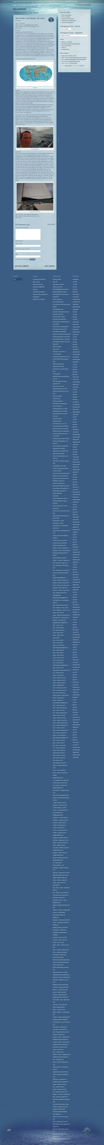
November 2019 (76, 464)
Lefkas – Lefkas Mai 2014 (58, 685)
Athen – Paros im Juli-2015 (59, 710)
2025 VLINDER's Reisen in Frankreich (61, 339)
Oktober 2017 (76, 527)
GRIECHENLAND (57, 595)
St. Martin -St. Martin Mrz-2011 (59, 825)
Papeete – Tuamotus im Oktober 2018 (61, 560)
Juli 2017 (75, 534)
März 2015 (75, 602)
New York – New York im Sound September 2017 (60, 1135)
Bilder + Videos (30, 1)
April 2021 (75, 424)
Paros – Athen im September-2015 (60, 725)
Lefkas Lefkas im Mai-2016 (59, 752)
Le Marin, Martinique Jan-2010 (59, 802)
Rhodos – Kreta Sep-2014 (58, 697)
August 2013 (75, 644)
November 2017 (76, 524)
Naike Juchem (64, 55)
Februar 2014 (76, 629)
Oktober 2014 (76, 612)
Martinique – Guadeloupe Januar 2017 (61, 872)
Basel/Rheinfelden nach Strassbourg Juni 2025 (61, 377)
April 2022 (75, 397)
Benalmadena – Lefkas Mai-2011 (60, 1027)
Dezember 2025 (76, 299)
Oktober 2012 (76, 669)
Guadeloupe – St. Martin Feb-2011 (60, 817)
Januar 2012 (75, 684)
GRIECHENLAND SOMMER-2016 (60, 737)
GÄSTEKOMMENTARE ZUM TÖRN (60, 289)
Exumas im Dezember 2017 (59, 483)
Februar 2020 (76, 457)
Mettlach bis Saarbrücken (58, 364)
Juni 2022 (75, 392)
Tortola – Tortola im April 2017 (59, 882)
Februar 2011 (76, 712)
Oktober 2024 (76, 329)
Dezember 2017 (76, 522)
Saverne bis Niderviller (58, 401)
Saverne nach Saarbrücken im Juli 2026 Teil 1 (60, 442)
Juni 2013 (75, 649)
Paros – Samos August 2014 (59, 692)
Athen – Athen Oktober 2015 (59, 705)
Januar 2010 (75, 744)
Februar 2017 (76, 547)
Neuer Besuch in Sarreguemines (68, 20)
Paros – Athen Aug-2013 (58, 660)
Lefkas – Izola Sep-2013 (58, 1049)
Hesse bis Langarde (57, 396)
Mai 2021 (75, 422)
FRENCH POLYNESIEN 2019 (59, 577)
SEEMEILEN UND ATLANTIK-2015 (60, 1072)
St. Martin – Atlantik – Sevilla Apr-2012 (61, 1042)
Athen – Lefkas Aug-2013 (58, 650)
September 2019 (76, 469)
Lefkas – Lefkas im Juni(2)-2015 (60, 720)
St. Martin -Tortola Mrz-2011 (59, 827)
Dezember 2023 (76, 352)
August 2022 (75, 387)
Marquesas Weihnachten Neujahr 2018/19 (60, 554)
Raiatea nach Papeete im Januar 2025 (61, 336)
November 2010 (76, 719)
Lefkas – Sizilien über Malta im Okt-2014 (60, 1063)
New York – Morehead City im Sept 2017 (60, 1130)
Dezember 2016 (76, 552)
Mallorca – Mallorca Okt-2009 (59, 992)
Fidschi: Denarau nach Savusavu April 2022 (61, 512)
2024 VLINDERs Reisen (58, 301)
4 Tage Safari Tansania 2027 (19, 1)
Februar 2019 (76, 487)
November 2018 (76, 494)
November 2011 (76, 689)
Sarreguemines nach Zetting (67, 18)
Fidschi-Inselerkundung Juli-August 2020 (60, 968)
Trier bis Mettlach (56, 374)
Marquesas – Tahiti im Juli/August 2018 (61, 550)
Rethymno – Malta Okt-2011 (59, 1034)
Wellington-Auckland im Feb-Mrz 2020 (61, 977)
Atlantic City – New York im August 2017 (60, 1118)
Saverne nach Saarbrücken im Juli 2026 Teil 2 (60, 457)
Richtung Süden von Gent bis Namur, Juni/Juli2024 (61, 323)
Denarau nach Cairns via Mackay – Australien (60, 537)
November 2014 (76, 609)
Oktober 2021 (76, 409)
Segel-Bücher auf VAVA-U (58, 284)
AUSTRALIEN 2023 (57, 470)
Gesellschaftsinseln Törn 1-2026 (60, 408)
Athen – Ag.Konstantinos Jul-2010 (60, 605)
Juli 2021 (75, 417)
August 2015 (75, 589)
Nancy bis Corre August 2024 (59, 319)
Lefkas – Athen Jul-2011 (58, 632)
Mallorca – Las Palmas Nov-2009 (60, 989)
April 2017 (75, 542)
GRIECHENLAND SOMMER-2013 (60, 647)
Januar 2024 (75, 349)
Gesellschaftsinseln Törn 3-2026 (60, 413)
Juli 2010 (75, 729)
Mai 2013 (75, 652)
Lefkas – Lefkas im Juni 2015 (59, 717)
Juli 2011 (75, 699)
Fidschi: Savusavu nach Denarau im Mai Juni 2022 (61, 517)
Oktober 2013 (76, 639)
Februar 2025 (76, 322)
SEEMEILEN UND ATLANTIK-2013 (60, 1044)
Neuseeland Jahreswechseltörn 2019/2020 (60, 934)
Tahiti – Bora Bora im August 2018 (60, 562)
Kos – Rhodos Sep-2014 (58, 672)
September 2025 (76, 307)
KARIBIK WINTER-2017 (58, 860)
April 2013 (75, 654)
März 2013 (75, 657)
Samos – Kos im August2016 (59, 770)
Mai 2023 (75, 369)
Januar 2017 (75, 549)
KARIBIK (55, 775)
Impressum (61, 1)
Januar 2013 (75, 662)
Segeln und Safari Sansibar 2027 (20, 5)
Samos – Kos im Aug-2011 (59, 645)
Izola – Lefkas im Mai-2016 (59, 1086)
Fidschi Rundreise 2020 (58, 964)
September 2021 (76, 412)
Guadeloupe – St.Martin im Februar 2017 (60, 869)
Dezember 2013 (76, 634)
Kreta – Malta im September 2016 (60, 1091)
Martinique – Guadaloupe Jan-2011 (61, 820)
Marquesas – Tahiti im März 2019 (60, 587)
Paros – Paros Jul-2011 (58, 642)
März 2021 (75, 427)
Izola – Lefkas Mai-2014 (58, 1059)
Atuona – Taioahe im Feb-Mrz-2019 (60, 580)
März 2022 (75, 399)
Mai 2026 (75, 286)
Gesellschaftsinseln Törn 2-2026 (60, 411)
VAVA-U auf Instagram (66, 45)
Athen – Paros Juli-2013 (58, 652)
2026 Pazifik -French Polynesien (60, 403)
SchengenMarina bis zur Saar (59, 465)
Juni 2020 (75, 449)
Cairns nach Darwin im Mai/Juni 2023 (61, 473)
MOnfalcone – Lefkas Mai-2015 (60, 1079)
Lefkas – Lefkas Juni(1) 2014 (59, 677)
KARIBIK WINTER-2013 (58, 850)
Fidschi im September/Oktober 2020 (61, 962)
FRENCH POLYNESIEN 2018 (59, 545)
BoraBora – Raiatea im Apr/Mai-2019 (61, 582)
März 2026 (75, 291)
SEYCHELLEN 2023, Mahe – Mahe (60, 1104)
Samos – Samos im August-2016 (60, 772)
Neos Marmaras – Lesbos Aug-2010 (61, 617)
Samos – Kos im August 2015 (59, 735)
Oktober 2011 (76, 692)
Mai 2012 (75, 674)
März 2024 (75, 347)
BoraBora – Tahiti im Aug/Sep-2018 (60, 548)
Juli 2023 (75, 364)
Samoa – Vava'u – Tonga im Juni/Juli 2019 (61, 946)
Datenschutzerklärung (40, 1)
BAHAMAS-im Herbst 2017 (59, 480)
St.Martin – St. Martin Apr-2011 (59, 832)
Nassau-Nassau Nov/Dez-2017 (60, 490)
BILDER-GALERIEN (57, 493)
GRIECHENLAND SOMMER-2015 (60, 702)
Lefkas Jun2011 (56, 637)
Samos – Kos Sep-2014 (58, 700)
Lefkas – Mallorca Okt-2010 (59, 1007)
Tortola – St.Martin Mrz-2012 (59, 845)
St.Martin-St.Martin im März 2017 (60, 877)
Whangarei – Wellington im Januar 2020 (60, 981)
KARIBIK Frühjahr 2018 (58, 777)
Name (18, 243)
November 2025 (76, 301)
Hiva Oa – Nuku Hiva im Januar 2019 (61, 585)
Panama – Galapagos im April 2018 (61, 922)
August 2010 (75, 727)
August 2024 (75, 334)
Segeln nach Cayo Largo (74, 61)
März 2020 (75, 454)
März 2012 (75, 679)
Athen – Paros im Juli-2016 (59, 742)
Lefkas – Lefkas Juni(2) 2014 (59, 680)
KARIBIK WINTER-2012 (58, 835)
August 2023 (75, 362)
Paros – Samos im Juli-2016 (59, 755)
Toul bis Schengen (57, 354)
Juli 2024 (75, 337)
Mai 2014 (75, 624)
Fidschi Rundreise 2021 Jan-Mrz (60, 505)
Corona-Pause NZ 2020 (58, 957)
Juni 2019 (75, 477)
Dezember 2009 (76, 747)
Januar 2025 (75, 324)
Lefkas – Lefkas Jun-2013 (58, 657)
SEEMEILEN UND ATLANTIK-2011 (60, 1019)
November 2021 (76, 407)
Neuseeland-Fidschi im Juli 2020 (60, 972)
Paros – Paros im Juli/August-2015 (60, 730)
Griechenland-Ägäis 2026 (52, 1)
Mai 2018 (75, 509)
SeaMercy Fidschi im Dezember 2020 (61, 974)
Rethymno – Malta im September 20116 (60, 766)
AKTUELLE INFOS (57, 279)
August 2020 (75, 444)
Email (22, 249)
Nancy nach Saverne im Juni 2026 (60, 428)
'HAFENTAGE (56, 296)
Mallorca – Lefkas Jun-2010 (59, 1009)
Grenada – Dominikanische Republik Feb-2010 (61, 799)
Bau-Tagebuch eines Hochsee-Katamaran (70, 43)
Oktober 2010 (76, 722)
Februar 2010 (76, 742)
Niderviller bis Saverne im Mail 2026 (61, 431)
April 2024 (75, 344)
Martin (62, 57)
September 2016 (76, 559)
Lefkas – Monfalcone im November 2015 (60, 1075)
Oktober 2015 (76, 584)
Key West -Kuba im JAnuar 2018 (60, 782)
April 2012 (75, 677)
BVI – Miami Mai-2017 (58, 862)
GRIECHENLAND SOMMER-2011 (60, 622)
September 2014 (76, 614)
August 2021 (75, 414)
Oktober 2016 (76, 557)
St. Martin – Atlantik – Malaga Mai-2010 (61, 1017)
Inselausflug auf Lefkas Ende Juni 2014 (61, 670)
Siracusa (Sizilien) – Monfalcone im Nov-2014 (60, 1068)
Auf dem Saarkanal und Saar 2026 (60, 446)
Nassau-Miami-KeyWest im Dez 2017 (61, 485)
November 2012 (76, 667)
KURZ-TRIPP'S (56, 885)
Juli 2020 (75, 447)
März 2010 (75, 739)
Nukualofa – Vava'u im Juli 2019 (60, 937)
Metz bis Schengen (57, 346)
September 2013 (76, 642)
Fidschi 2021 (55, 495)
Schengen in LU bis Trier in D (59, 351)
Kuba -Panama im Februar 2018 (60, 785)
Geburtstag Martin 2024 (58, 309)
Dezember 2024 (76, 327)
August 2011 (75, 697)
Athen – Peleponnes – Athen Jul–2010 (61, 610)
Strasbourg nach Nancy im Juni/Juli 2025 (60, 392)
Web (16, 254)
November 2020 (76, 437)
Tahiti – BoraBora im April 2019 (60, 592)
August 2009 (75, 757)
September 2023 (76, 359)
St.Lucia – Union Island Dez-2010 (60, 810)
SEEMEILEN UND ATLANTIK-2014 (60, 1057)
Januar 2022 (75, 402)
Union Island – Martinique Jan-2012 (61, 847)
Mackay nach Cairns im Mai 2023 (60, 475)
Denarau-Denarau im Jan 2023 (60, 540)
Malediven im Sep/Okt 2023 (59, 912)
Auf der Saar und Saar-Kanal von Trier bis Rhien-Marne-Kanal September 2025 (61, 359)
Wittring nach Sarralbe (66, 15)
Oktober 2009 (76, 752)
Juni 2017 (75, 537)
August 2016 (75, 562)
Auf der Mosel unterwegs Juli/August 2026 (61, 462)
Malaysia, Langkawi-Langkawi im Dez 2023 (61, 906)
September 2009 (76, 754)
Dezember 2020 (76, 434)
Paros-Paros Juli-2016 (58, 760)
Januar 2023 (75, 379)
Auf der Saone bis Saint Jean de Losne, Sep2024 (61, 305)
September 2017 (76, 529)
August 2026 (75, 279)
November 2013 (76, 637)
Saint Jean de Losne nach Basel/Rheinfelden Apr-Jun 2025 (60, 387)
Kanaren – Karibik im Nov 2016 (60, 1089)
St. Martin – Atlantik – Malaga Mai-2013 (61, 1054)
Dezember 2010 (76, 717)
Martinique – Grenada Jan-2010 (60, 805)
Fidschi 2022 (55, 508)
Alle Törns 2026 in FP (57, 406)
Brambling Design (68, 65)
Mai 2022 (75, 394)
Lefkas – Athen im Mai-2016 (59, 750)
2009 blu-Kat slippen (57, 299)
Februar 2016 (76, 574)
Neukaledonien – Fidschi (58, 520)
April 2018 (75, 512)
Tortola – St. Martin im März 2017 (60, 880)
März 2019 (75, 484)
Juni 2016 (75, 567)
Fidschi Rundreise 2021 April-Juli (60, 498)
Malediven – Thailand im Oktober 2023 (61, 910)
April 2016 (75, 572)
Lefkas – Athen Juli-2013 (58, 655)
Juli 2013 (75, 647)
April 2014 (75, 627)
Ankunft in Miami (73, 63)
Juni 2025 (75, 314)
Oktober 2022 (76, 384)
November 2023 (76, 354)
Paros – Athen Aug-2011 (58, 640)
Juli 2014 (75, 619)
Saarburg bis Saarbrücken (58, 453)
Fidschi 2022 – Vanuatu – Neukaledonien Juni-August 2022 (60, 524)
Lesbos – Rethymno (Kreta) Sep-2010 (61, 615)
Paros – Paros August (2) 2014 (59, 690)
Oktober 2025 (76, 304)
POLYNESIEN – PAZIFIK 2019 (59, 930)
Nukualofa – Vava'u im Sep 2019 (60, 940)
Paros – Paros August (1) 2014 (59, 687)
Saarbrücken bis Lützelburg (59, 448)
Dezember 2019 (76, 462)
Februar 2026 (76, 294)
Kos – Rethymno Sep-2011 (59, 630)
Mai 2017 (75, 539)
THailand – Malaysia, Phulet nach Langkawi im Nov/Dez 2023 (60, 1108)
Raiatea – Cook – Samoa (58, 942)
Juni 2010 (75, 732)
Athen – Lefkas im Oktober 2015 (60, 707)
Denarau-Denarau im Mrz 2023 (60, 543)
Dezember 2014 (76, 607)
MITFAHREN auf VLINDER (71, 1)
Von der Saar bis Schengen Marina (60, 468)
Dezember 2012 (76, 664)
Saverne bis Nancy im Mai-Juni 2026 (61, 438)
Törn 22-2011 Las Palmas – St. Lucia (29, 18)
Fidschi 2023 (55, 528)
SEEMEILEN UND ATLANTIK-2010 (60, 997)
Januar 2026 (75, 296)
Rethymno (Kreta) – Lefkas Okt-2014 (61, 695)
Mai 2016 (75, 569)
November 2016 (76, 554)
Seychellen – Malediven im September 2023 (61, 1100)
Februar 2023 (76, 377)
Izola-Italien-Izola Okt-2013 (59, 897)
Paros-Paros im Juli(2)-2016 (59, 757)
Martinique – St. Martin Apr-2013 (60, 852)
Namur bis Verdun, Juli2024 (59, 316)
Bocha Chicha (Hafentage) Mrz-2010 (61, 795)
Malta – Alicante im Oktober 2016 (60, 1096)
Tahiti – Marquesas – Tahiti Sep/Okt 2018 (60, 566)
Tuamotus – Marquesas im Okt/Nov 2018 (60, 574)
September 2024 (76, 332)
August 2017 (75, 532)
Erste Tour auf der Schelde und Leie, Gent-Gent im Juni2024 (61, 313)
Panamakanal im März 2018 (59, 915)
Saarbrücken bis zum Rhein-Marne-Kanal (61, 370)
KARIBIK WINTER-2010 (58, 787)
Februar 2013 (76, 659)
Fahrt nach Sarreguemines (67, 22)
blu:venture (19, 9)
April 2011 (75, 707)
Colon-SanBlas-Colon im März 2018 (61, 780)
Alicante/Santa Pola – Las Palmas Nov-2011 (61, 1023)
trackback (27, 259)
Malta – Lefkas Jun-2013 (58, 1052)
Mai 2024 (75, 342)
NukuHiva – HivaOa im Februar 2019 (61, 590)
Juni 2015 (75, 594)
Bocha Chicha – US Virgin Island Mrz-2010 (61, 791)
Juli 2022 (75, 389)
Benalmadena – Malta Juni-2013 (60, 1047)
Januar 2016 (75, 577)
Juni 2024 (75, 339)
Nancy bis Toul (56, 349)
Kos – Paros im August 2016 (59, 747)
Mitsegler (19, 20)
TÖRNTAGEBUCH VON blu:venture (60, 294)
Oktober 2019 (76, 467)
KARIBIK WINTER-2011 (58, 815)
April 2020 (75, 452)
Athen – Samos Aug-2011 (58, 627)
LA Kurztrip (55, 416)
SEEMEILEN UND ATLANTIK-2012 (60, 1039)
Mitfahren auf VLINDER (66, 41)
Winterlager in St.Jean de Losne (60, 329)
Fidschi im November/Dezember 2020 (61, 959)
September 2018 (76, 499)
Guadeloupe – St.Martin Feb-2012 (60, 837)
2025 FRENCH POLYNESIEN (59, 331)
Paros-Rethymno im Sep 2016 (59, 762)
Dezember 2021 (76, 404)
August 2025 (75, 309)
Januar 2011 (75, 714)
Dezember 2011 (76, 687)
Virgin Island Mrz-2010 (58, 812)
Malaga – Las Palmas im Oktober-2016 (61, 1094)
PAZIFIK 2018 (56, 917)
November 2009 (76, 749)
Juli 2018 (75, 504)
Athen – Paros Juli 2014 (58, 667)
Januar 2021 (75, 432)
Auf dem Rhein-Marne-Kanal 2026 (60, 426)
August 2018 (75, 502)
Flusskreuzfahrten (65, 49)
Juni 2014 (75, 622)
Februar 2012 (76, 682)
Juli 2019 (75, 474)
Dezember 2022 (76, 382)
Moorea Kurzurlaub (57, 418)
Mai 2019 (75, 479)
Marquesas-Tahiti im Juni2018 (59, 557)
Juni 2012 (75, 672)
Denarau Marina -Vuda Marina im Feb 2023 (61, 532)
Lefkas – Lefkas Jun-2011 (58, 635)
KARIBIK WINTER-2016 (58, 855)
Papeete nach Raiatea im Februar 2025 (61, 334)
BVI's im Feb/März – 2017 (58, 865)
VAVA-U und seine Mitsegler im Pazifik (61, 1139)
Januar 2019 (75, 489)
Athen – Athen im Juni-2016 (59, 740)
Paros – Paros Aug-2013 (58, 662)
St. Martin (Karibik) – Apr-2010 (59, 807)
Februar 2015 (76, 604)
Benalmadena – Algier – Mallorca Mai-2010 (61, 1001)
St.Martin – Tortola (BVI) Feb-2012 (60, 842)
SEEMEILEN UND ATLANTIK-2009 (60, 984)
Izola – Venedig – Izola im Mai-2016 (61, 892)
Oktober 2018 (76, 497)
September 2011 (76, 694)
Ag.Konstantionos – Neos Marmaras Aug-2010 (61, 601)
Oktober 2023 (76, 357)
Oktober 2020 (76, 439)
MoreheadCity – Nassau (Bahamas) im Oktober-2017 (61, 1125)
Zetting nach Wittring (65, 16)
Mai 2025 (75, 317)
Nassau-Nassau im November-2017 (61, 488)
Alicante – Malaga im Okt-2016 (59, 1084)
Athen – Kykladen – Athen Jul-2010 (60, 607)
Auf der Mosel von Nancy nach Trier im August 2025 (61, 343)
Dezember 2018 (76, 492)
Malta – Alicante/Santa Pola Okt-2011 (61, 1032)
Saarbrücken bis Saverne (58, 366)
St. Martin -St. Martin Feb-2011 (59, 822)
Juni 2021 (75, 419)
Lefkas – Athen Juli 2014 (58, 675)
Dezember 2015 (76, 579)
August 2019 (75, 472)
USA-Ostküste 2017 (57, 1114)
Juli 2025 (75, 312)
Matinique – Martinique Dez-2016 (60, 857)
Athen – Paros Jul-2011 (58, 625)
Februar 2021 (76, 429)
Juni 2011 (75, 702)
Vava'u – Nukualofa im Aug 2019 (60, 952)
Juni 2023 (75, 367)
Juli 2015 (75, 592)
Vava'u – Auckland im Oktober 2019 (60, 949)
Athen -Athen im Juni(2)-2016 (59, 745)
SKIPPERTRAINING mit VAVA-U (60, 291)
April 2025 (75, 319)
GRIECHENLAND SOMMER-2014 (60, 665)
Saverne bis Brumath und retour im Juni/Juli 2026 (60, 435)
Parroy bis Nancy (56, 398)
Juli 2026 (75, 281)
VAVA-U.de (63, 47)
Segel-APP (55, 281)
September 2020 (76, 442)
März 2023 (75, 374)
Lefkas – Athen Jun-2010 (58, 612)
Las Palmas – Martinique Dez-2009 (60, 987)
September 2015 (76, 587)
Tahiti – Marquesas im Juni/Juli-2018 (61, 570)
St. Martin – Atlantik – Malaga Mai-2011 (61, 1037)
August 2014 (75, 617)
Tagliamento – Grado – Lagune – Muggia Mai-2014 (60, 901)
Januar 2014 (75, 632)
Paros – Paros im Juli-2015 (59, 727)
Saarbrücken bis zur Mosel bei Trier (60, 451)
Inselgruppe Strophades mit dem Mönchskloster (76, 57)
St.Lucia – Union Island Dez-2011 (60, 830)
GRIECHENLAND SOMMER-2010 (60, 597)
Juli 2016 (75, 564)
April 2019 (75, 482)
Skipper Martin (32, 5)
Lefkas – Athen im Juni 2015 (59, 715)
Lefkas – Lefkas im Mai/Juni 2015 (60, 722)
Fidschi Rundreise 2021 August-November (60, 502)
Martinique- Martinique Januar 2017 (61, 875)
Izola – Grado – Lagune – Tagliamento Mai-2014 (61, 889)
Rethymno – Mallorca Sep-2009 (60, 994)
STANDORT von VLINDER (43, 5)
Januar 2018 (75, 519)
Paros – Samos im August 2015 (60, 732)
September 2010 (76, 724)
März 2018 (75, 514)
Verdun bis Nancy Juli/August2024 (60, 326)
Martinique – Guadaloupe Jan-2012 (61, 840)
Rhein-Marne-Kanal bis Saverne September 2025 (60, 382)
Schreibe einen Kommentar (21, 227)
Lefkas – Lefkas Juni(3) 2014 (59, 682)
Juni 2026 (75, 284)
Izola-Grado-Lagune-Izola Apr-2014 (60, 895)
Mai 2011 (75, 704)
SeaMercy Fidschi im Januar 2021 (60, 927)
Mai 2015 (75, 597)
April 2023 (75, 372)
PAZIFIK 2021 (56, 925)
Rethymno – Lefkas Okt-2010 (59, 620)
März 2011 (75, 709)
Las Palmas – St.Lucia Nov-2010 (60, 1004)
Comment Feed (51, 224)
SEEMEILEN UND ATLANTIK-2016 (60, 1081)
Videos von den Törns (57, 286)
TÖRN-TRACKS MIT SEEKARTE (60, 1111)
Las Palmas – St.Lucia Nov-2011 (60, 1029)
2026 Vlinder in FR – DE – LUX (60, 423)
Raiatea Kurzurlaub (57, 421)
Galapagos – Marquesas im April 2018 (61, 920)
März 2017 (75, 544)
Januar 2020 (75, 459)
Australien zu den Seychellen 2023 (60, 478)
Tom (62, 59)
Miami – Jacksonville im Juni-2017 (60, 1121)
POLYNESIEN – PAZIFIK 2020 (59, 954)
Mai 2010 (75, 734)
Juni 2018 (75, 507)
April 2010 (75, 737)
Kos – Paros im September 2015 (60, 712)
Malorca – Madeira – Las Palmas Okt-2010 (61, 1013)
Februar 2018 (76, 517)
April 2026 (75, 289)
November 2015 (76, 582)
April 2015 (75, 599)
